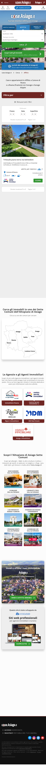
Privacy (39, 752)
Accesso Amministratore (8, 757)
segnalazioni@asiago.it (25, 748)
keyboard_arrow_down (13, 114)
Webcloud (33, 752)
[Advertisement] (23, 218)
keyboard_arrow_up (11, 114)
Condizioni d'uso (6, 753)
